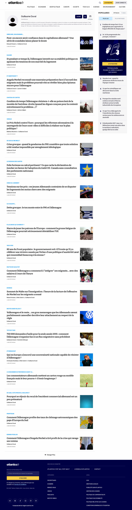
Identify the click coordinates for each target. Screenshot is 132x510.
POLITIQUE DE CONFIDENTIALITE (95, 494)
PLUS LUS (106, 18)
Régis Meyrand (45, 26)
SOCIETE (76, 7)
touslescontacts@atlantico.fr (22, 505)
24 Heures (116, 13)
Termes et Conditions (20, 484)
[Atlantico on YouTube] (36, 501)
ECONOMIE (42, 7)
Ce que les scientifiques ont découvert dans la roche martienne (112, 91)
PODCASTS (50, 494)
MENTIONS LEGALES (92, 484)
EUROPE (66, 7)
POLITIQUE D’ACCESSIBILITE (94, 498)
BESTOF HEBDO (52, 498)
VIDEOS (49, 491)
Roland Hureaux (11, 297)
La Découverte (34, 24)
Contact (97, 469)
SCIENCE (96, 7)
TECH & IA (86, 7)
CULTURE (122, 7)
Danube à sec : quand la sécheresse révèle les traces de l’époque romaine (113, 81)
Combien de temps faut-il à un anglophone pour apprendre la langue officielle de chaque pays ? (113, 27)
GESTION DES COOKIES (93, 491)
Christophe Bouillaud (12, 360)
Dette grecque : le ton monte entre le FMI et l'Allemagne (34, 207)
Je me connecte (121, 2)
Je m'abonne (112, 64)
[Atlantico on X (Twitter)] (15, 501)
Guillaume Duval (22, 44)
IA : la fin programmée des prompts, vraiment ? (111, 36)
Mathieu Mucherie (12, 131)
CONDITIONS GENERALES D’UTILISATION (98, 505)
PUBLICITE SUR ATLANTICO (94, 487)
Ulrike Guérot (20, 297)
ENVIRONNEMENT (109, 7)
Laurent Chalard (21, 88)
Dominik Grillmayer (22, 340)
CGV (87, 480)
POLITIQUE (31, 7)
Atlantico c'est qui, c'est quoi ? (58, 469)
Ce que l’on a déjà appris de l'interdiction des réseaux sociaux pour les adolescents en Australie (113, 114)
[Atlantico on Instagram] (31, 501)
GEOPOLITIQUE (55, 7)
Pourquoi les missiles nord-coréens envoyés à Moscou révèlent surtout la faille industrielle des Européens (112, 102)
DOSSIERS (50, 484)
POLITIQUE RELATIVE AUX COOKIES (96, 502)
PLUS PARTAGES (120, 18)
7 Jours (123, 13)
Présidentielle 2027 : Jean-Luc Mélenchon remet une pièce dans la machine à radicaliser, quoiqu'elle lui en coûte (114, 126)
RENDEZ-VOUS (51, 487)
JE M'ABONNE (108, 2)
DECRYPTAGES (51, 480)
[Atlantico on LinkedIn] (25, 501)
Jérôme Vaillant (21, 110)
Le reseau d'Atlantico (82, 469)
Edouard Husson (11, 44)
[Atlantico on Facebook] (20, 501)
